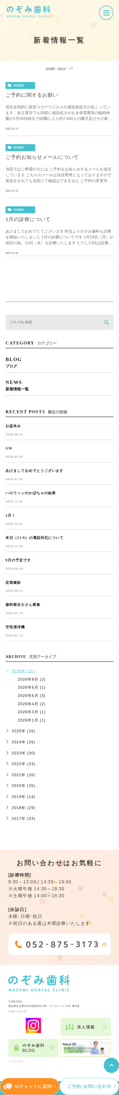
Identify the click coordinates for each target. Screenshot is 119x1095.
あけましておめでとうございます (34, 470)
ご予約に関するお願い (32, 95)
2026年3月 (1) (32, 712)
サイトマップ (19, 1011)
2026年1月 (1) (32, 720)
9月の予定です (18, 560)
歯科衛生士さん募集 (23, 604)
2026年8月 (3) (32, 679)
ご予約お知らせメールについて (42, 157)
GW (9, 448)
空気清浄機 (15, 627)
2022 (62, 68)
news (19, 85)
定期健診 (13, 582)
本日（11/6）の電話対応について (35, 538)
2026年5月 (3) (32, 695)
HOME (50, 68)
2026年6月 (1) (32, 687)
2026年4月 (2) (32, 704)
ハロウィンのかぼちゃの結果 (31, 493)
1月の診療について (28, 219)
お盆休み (13, 426)
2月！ (10, 515)
